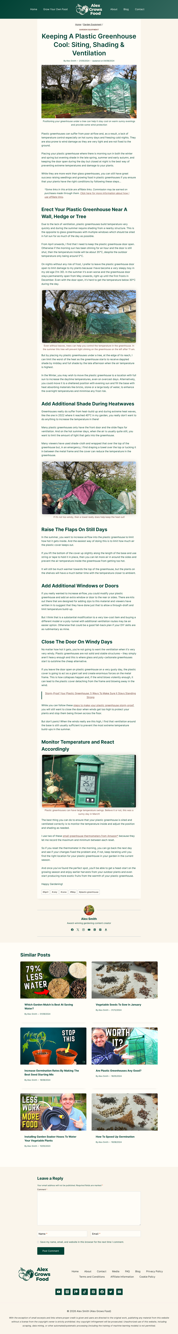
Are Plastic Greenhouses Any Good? (118, 1070)
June (64, 892)
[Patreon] (76, 1292)
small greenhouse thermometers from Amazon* (90, 835)
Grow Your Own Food (55, 9)
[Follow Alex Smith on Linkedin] (94, 929)
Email (96, 1233)
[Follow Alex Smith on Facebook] (72, 929)
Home (33, 9)
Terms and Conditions (92, 1276)
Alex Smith (71, 61)
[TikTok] (84, 1292)
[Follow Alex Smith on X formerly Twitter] (77, 929)
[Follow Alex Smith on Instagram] (83, 929)
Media (115, 1271)
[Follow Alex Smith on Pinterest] (100, 929)
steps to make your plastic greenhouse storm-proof (103, 705)
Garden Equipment (89, 30)
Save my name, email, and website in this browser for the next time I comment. (82, 1242)
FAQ (127, 1271)
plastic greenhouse (88, 892)
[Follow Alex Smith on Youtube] (89, 929)
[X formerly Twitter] (111, 1292)
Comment (42, 1189)
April (45, 892)
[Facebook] (102, 1292)
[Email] (119, 1292)
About (113, 9)
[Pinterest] (93, 1292)
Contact (139, 9)
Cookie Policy (147, 1276)
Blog (126, 9)
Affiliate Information (122, 1276)
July (54, 892)
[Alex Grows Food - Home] (34, 1274)
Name (43, 1233)
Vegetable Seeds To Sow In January (118, 1004)
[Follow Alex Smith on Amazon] (105, 929)
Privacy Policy (154, 1271)
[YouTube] (58, 1292)
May (73, 892)
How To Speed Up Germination (115, 1136)
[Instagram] (67, 1292)
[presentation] (53, 980)
